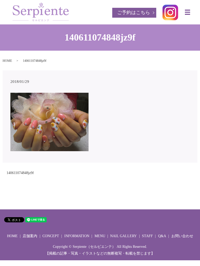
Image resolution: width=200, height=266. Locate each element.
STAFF (147, 236)
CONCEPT (50, 236)
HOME (7, 61)
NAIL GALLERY (123, 236)
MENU (100, 236)
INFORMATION (76, 236)
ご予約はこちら (133, 12)
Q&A (162, 236)
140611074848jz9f (20, 173)
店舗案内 (30, 236)
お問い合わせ (182, 236)
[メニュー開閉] (187, 12)
